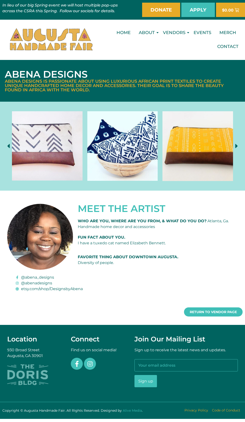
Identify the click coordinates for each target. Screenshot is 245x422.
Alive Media (132, 410)
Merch (227, 32)
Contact (228, 46)
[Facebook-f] (77, 364)
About (147, 32)
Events (202, 32)
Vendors (174, 32)
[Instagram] (90, 364)
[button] (8, 146)
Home (124, 32)
